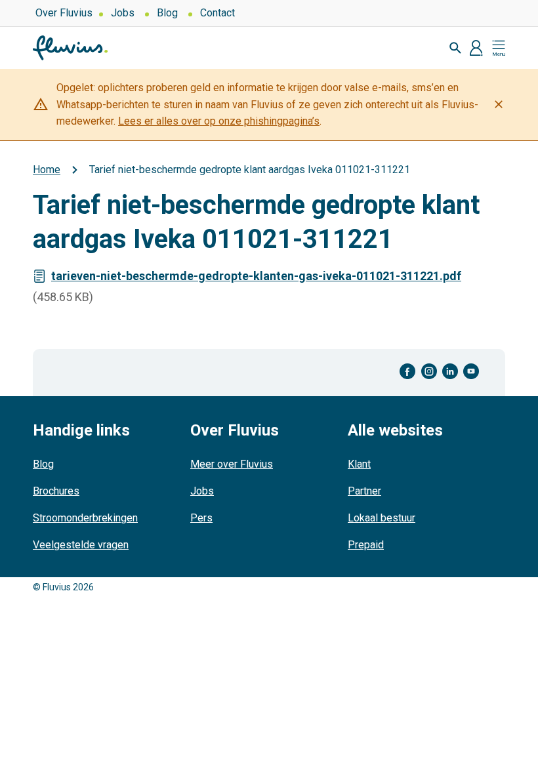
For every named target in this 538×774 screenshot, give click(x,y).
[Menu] (498, 48)
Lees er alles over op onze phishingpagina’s (219, 121)
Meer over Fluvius (231, 464)
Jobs (122, 13)
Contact (217, 13)
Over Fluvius (64, 13)
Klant (359, 464)
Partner (364, 491)
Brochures (56, 491)
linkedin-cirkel (450, 371)
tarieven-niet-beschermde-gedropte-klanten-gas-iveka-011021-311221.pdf (256, 276)
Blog (167, 13)
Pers (201, 518)
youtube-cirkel (471, 371)
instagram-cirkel (429, 371)
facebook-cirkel (408, 371)
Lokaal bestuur (381, 518)
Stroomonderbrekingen (85, 518)
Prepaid (366, 545)
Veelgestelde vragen (81, 545)
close (498, 104)
